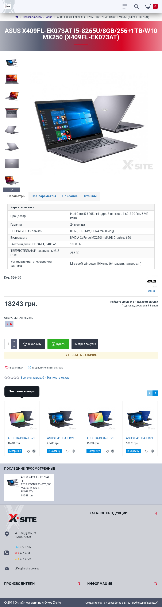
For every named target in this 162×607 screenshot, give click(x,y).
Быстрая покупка (85, 344)
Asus (49, 17)
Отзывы (90, 196)
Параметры (16, 196)
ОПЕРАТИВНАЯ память (18, 317)
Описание (70, 196)
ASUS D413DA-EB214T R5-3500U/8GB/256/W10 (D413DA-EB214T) (141, 438)
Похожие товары (22, 391)
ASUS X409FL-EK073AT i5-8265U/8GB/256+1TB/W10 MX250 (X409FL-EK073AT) (36, 484)
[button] (11, 56)
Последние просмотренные (29, 468)
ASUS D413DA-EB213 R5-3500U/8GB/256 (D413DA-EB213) (23, 438)
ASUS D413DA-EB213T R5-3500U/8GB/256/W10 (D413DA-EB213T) (62, 438)
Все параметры (44, 196)
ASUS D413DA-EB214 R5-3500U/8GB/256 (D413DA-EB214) (101, 438)
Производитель (32, 17)
